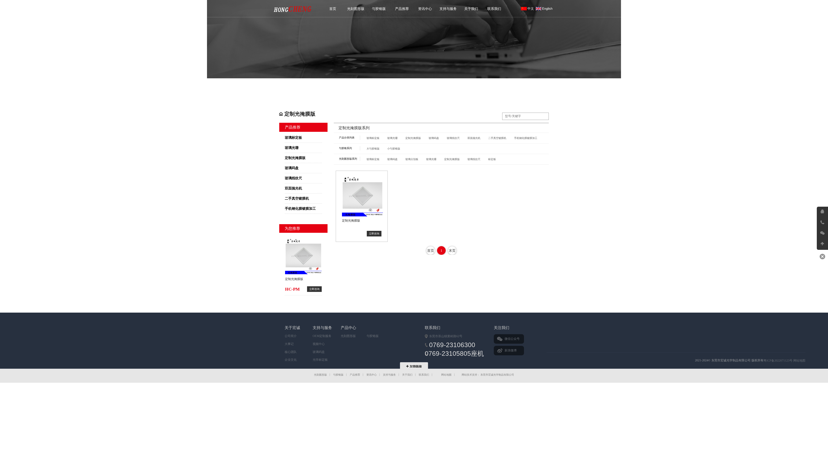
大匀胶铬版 (373, 148)
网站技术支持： (471, 374)
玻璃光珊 (292, 148)
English (548, 8)
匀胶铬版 (379, 9)
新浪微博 (511, 350)
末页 (452, 250)
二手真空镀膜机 (297, 198)
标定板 (492, 159)
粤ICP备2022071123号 (778, 360)
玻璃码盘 (292, 168)
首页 (332, 9)
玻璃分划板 (411, 159)
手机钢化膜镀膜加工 (300, 208)
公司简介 (291, 336)
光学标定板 (320, 359)
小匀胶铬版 (393, 148)
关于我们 (471, 9)
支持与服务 (448, 9)
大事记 (289, 344)
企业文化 (291, 359)
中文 (531, 8)
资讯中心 (425, 9)
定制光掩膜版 (295, 158)
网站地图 (799, 360)
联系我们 (494, 9)
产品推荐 (402, 9)
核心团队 (291, 351)
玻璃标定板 (293, 9)
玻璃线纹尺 (293, 178)
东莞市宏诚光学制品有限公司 (614, 361)
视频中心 (319, 344)
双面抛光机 (293, 188)
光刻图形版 (355, 9)
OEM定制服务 (322, 336)
